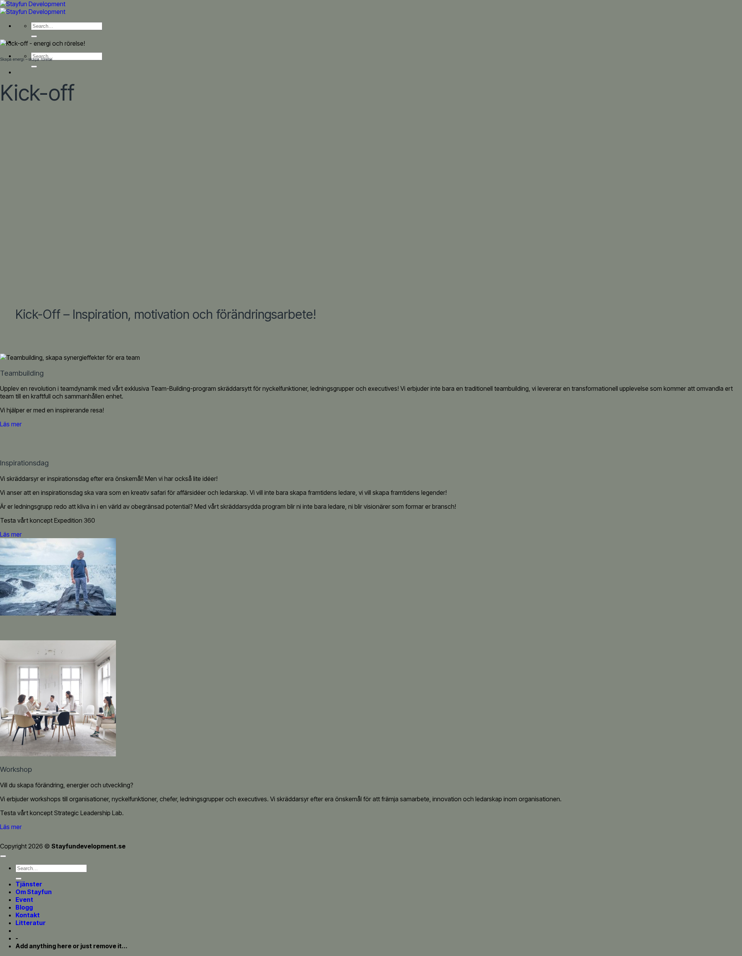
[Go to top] (3, 856)
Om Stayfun (33, 892)
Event (24, 899)
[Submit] (34, 36)
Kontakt (27, 915)
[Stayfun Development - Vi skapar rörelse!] (32, 7)
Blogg (24, 907)
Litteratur (30, 923)
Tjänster (28, 884)
